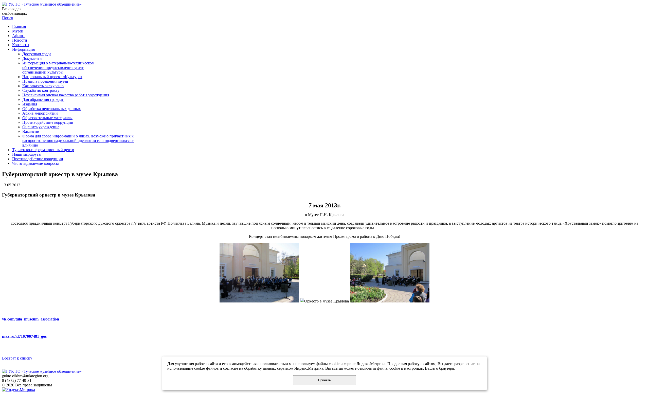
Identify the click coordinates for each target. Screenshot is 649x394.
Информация (23, 49)
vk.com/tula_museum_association (30, 319)
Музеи (17, 31)
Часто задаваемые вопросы (35, 163)
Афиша (18, 35)
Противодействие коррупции (47, 122)
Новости (19, 40)
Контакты (20, 45)
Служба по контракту (41, 90)
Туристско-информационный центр (43, 150)
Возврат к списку (17, 358)
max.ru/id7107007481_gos (24, 336)
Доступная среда (36, 54)
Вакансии (30, 131)
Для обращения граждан (43, 99)
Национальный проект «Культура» (52, 77)
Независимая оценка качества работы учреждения (65, 95)
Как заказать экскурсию (43, 86)
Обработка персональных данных (51, 108)
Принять (324, 380)
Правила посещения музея (45, 81)
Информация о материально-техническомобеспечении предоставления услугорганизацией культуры (58, 67)
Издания (29, 104)
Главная (19, 26)
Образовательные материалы (47, 118)
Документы (32, 58)
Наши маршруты (26, 154)
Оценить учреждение (40, 127)
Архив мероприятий (40, 113)
